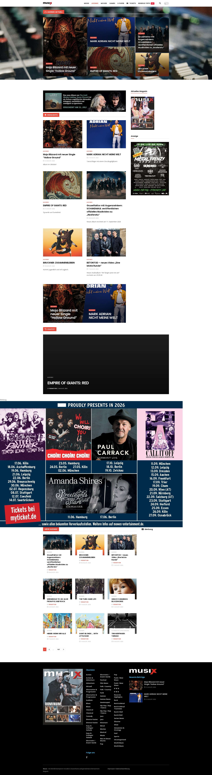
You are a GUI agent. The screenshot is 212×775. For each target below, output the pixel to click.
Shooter (117, 721)
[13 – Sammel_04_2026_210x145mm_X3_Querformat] (91, 464)
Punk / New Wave (118, 679)
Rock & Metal (119, 703)
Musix (102, 735)
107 (58, 649)
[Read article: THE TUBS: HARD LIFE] (89, 589)
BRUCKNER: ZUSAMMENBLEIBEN (147, 70)
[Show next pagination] (63, 649)
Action (88, 675)
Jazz (101, 716)
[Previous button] (49, 364)
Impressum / (112, 769)
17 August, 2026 (118, 565)
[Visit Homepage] (47, 3)
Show (116, 725)
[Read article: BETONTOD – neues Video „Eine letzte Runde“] (106, 242)
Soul (115, 733)
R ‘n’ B (116, 692)
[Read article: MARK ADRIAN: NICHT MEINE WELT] (106, 134)
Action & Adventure (90, 679)
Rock (116, 700)
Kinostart (104, 723)
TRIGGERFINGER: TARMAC (118, 634)
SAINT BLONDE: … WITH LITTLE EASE (88, 634)
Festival (103, 680)
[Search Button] (160, 3)
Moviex (103, 729)
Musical (103, 732)
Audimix (49, 63)
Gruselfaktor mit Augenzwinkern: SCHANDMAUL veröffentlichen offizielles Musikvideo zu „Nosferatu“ (151, 42)
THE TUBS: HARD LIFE (87, 599)
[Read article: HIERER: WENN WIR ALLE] (57, 623)
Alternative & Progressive (120, 630)
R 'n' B (116, 688)
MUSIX (86, 3)
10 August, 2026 (118, 641)
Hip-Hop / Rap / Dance (105, 707)
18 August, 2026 (144, 52)
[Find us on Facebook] (86, 757)
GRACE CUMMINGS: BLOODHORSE (120, 600)
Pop (101, 744)
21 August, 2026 (52, 75)
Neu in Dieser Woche (105, 740)
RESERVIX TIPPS (146, 3)
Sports (116, 736)
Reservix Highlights (118, 696)
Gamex (103, 696)
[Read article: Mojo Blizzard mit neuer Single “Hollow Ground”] (62, 134)
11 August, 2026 (85, 604)
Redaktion (53, 388)
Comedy (89, 716)
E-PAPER (121, 3)
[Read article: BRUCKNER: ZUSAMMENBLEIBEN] (62, 242)
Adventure (90, 683)
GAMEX (112, 3)
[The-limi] (84, 101)
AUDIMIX (95, 3)
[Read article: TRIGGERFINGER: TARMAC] (122, 623)
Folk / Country (105, 686)
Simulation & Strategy (119, 729)
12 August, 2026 (53, 607)
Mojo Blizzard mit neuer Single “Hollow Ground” (61, 69)
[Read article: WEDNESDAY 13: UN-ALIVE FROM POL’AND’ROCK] (57, 589)
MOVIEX (104, 3)
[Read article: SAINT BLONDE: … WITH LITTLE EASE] (89, 623)
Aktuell (89, 686)
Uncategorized (120, 740)
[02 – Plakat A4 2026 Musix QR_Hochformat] (150, 168)
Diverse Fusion (92, 719)
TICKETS (132, 3)
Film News (104, 683)
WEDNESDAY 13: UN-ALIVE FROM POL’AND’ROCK (57, 600)
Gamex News (105, 699)
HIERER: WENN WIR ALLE (56, 633)
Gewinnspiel (105, 702)
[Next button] (162, 364)
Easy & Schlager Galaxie (89, 728)
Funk (102, 693)
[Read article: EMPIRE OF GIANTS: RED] (62, 185)
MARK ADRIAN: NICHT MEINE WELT (110, 41)
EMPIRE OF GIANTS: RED (103, 71)
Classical (89, 710)
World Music (119, 743)
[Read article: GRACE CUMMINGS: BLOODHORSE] (122, 589)
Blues (88, 703)
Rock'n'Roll (118, 712)
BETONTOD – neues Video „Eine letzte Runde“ (120, 557)
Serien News (119, 718)
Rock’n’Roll (118, 715)
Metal (102, 726)
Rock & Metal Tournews (119, 708)
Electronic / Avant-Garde (91, 742)
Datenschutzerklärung (123, 769)
